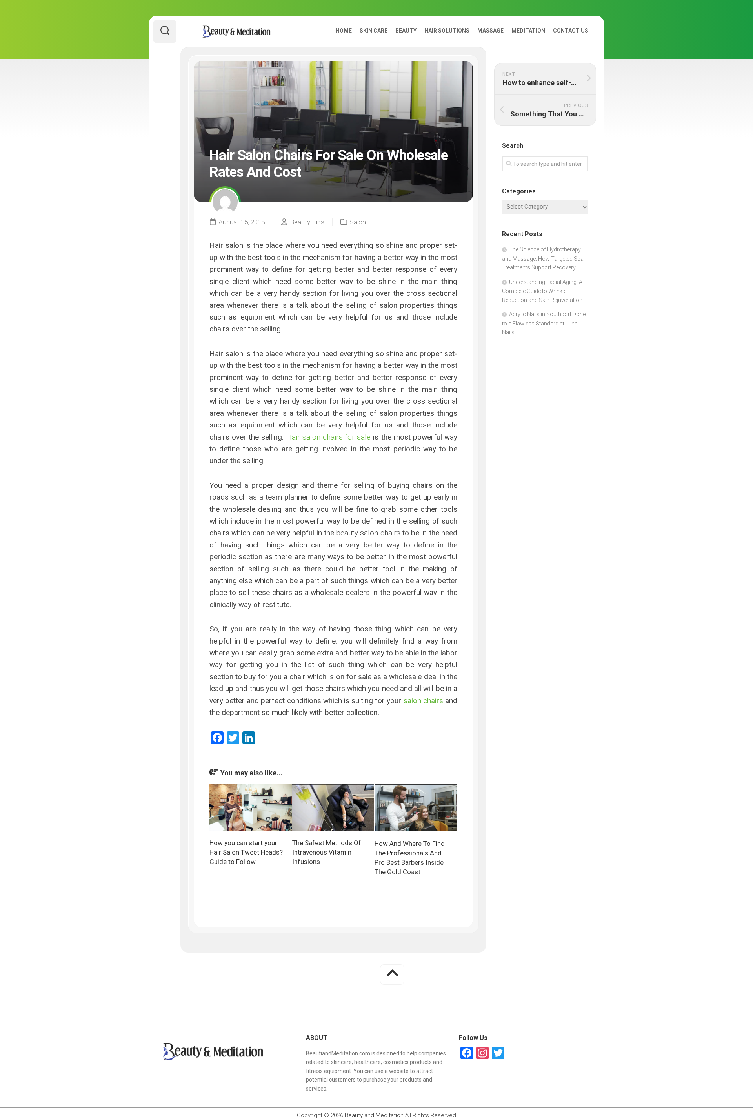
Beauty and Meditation (374, 1115)
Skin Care (373, 30)
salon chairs (423, 700)
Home (344, 30)
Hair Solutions (446, 30)
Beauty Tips (307, 222)
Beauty (406, 30)
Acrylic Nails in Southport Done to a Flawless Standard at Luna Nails (544, 323)
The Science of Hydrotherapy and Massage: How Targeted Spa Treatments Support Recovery (543, 258)
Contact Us (570, 30)
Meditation (528, 30)
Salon (357, 222)
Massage (490, 30)
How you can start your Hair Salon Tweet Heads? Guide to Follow (246, 852)
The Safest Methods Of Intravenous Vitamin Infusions (326, 852)
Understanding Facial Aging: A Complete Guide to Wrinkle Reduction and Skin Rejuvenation (542, 291)
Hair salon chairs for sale (328, 437)
